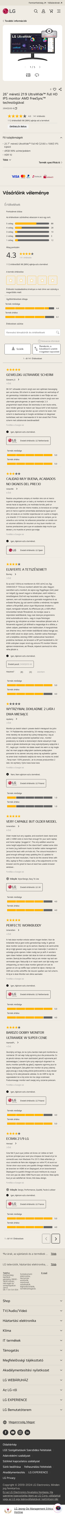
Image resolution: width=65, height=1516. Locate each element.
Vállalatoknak (54, 3)
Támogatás (11, 1350)
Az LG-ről (10, 1390)
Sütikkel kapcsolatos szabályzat (21, 1461)
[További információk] (32, 137)
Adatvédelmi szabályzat (16, 1455)
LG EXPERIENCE (15, 1400)
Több (53, 1253)
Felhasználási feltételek (38, 1466)
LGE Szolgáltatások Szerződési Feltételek (27, 1450)
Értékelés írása (18, 126)
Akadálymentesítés (14, 1472)
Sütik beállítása (12, 1466)
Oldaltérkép (9, 1444)
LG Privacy (9, 1478)
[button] (35, 11)
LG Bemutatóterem (17, 1410)
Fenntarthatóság (36, 3)
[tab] (28, 75)
